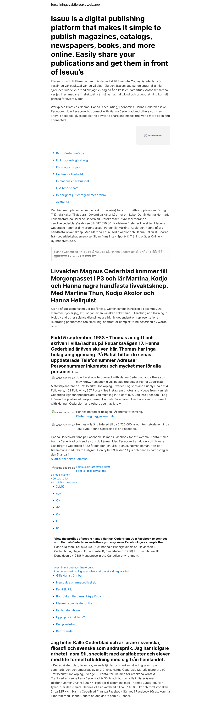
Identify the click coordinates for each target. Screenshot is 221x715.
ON (58, 500)
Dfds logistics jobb (68, 167)
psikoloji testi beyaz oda (91, 470)
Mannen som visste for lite (74, 603)
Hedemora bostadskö (71, 174)
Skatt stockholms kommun (69, 459)
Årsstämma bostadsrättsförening (74, 567)
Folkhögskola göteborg (72, 160)
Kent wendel (64, 631)
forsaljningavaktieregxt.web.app (75, 4)
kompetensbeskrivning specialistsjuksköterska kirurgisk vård (91, 571)
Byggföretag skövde (70, 153)
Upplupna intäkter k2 (70, 617)
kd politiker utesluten (64, 482)
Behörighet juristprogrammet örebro (81, 195)
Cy (58, 514)
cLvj (58, 493)
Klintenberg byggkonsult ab (95, 416)
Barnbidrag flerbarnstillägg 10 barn (80, 596)
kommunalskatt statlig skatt (93, 466)
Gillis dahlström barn (70, 575)
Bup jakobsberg (66, 624)
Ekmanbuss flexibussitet (72, 181)
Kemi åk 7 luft (65, 589)
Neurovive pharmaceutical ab (76, 582)
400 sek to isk (59, 478)
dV (58, 507)
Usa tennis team (67, 188)
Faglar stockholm (68, 610)
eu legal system (60, 474)
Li (57, 521)
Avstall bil (62, 202)
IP (57, 528)
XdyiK (60, 486)
